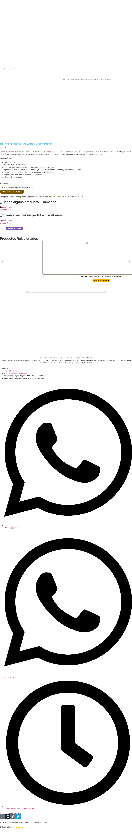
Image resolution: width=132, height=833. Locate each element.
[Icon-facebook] (2, 816)
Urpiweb (19, 827)
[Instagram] (7, 816)
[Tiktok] (12, 816)
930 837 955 (7, 207)
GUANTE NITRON (63, 197)
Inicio (65, 79)
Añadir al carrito (14, 229)
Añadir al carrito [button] (101, 280)
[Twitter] (18, 816)
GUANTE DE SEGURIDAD (45, 197)
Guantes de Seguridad (76, 79)
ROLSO (84, 197)
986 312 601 (6, 210)
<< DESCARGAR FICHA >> (12, 192)
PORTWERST (75, 197)
